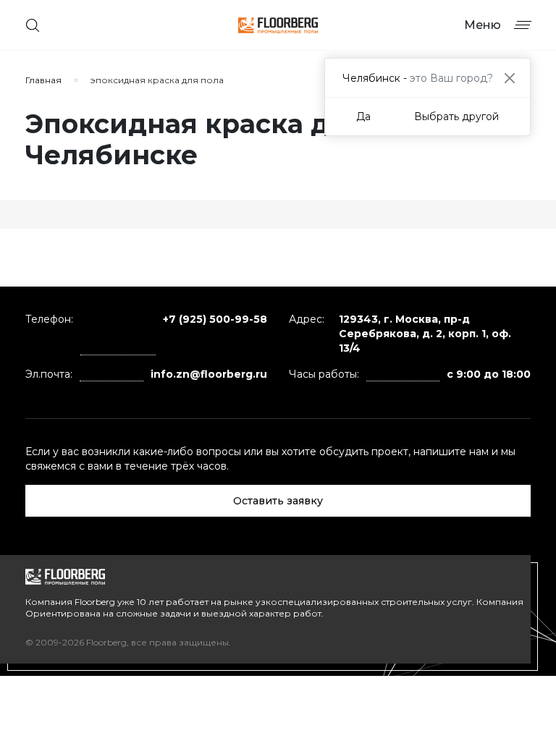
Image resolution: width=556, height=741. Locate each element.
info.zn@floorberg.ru (209, 374)
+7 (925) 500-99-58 (215, 319)
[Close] (509, 77)
